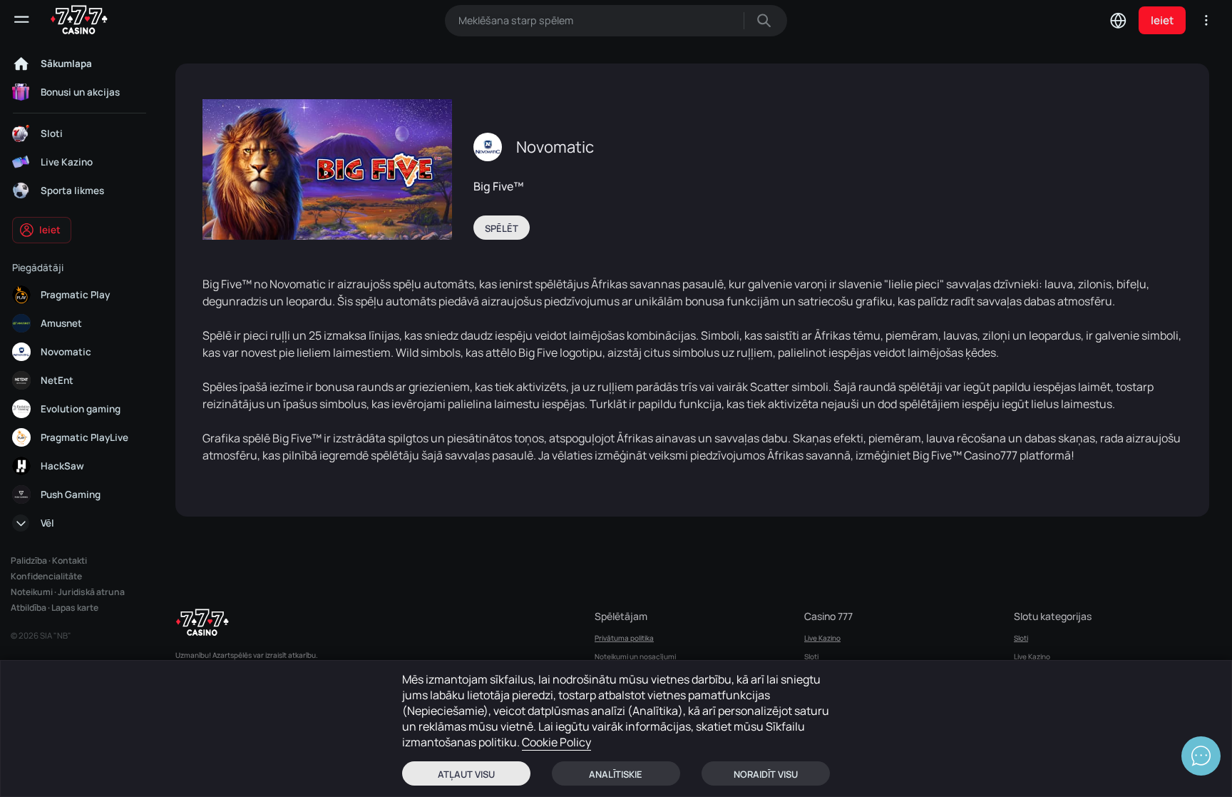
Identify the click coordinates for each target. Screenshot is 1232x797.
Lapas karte (74, 607)
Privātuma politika (624, 638)
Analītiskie (615, 774)
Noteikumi (32, 592)
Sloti (811, 656)
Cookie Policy (556, 742)
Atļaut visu (466, 774)
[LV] (1118, 20)
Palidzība (29, 560)
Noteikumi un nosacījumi (635, 656)
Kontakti (69, 560)
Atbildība (28, 607)
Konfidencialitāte (46, 576)
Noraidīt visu (766, 774)
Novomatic (555, 147)
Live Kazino (822, 638)
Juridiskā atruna (91, 592)
